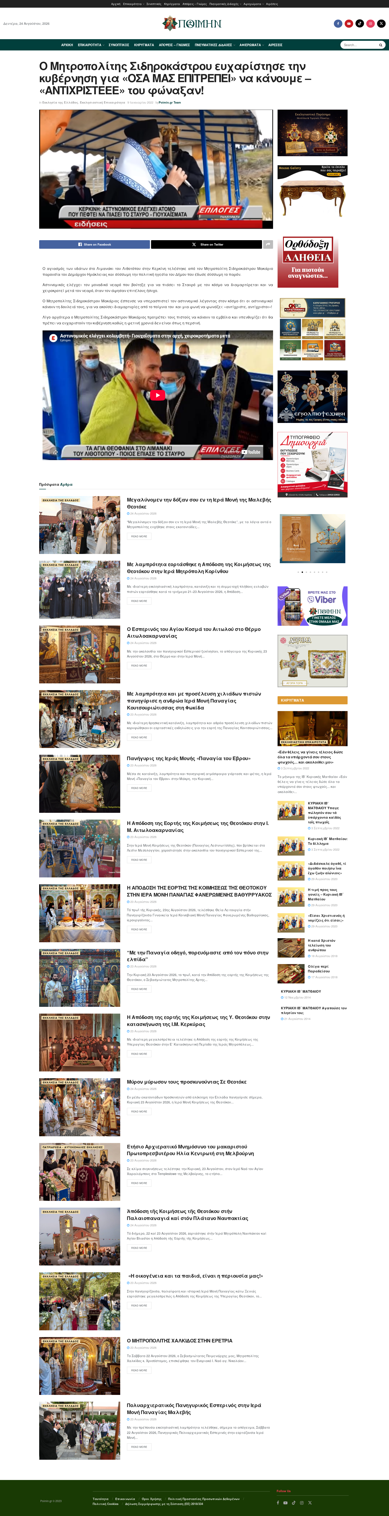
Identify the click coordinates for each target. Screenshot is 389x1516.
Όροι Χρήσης (152, 1499)
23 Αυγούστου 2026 (142, 714)
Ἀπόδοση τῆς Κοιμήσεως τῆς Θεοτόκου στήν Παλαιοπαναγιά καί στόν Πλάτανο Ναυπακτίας (187, 1214)
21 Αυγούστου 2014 (296, 1019)
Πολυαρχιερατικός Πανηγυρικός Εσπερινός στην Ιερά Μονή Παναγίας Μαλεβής (194, 1408)
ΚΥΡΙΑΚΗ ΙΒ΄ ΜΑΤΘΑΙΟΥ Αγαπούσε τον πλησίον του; (314, 1010)
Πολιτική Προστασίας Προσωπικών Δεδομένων (204, 1499)
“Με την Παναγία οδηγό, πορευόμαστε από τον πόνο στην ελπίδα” (197, 956)
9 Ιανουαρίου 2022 (140, 102)
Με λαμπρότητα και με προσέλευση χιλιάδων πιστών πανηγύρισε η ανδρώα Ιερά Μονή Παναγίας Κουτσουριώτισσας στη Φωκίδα (194, 700)
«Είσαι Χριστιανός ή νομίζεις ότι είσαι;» (326, 918)
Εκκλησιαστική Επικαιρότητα (102, 102)
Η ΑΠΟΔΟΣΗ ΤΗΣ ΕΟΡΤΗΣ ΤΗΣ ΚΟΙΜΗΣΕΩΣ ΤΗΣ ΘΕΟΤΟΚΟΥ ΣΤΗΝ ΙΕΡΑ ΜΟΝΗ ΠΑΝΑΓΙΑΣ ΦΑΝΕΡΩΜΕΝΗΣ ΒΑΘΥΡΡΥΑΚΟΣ (199, 891)
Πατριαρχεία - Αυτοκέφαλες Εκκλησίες (73, 1147)
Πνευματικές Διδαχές (224, 4)
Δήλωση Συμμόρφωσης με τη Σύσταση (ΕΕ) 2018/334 (164, 1504)
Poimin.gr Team (170, 102)
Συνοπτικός (154, 4)
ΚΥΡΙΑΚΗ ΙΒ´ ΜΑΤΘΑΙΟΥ (301, 991)
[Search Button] (381, 45)
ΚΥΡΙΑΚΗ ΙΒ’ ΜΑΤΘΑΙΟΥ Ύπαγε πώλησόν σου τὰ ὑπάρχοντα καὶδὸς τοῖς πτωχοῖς (324, 813)
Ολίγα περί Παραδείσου (319, 969)
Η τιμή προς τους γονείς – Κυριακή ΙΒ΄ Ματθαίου (326, 894)
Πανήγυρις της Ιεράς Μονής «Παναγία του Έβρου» (189, 758)
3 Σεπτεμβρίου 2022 (294, 768)
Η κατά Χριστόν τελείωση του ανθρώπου (321, 945)
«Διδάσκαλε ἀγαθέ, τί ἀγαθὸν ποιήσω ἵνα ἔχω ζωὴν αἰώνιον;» (327, 868)
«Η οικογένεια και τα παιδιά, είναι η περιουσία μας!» (195, 1275)
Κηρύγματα (172, 4)
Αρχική (115, 4)
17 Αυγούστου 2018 (323, 977)
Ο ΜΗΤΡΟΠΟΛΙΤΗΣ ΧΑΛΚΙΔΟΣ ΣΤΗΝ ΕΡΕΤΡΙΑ (179, 1340)
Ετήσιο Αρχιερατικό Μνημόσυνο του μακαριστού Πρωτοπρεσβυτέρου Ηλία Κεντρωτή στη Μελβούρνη (190, 1150)
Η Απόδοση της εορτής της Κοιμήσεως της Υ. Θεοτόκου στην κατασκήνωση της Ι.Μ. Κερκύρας (198, 1020)
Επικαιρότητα (132, 4)
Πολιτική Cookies (105, 1504)
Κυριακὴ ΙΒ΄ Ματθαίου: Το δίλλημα (328, 841)
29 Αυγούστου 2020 (323, 879)
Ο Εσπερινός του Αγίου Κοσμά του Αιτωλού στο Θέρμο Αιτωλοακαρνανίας (193, 632)
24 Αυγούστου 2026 (142, 513)
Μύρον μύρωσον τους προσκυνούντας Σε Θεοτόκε (187, 1081)
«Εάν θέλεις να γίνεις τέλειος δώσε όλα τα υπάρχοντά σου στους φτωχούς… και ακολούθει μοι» (310, 757)
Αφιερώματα (252, 4)
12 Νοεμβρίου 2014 (297, 997)
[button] (298, 572)
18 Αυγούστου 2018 (323, 956)
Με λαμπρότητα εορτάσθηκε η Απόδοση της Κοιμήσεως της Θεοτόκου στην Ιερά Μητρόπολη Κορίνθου (199, 567)
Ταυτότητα (101, 1499)
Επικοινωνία (125, 1499)
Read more (139, 536)
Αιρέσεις (272, 4)
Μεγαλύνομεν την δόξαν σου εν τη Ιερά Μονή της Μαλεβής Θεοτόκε (199, 503)
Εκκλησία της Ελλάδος (60, 102)
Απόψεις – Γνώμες (195, 4)
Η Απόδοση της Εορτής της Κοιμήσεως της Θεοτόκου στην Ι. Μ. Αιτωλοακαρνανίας (198, 826)
